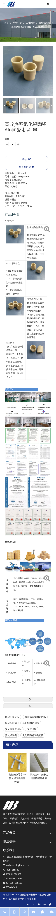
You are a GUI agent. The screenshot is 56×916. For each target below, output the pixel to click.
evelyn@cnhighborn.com (18, 865)
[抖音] (50, 904)
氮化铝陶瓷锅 (12, 716)
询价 (24, 159)
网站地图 (31, 898)
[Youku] (34, 904)
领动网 (21, 898)
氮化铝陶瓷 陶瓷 (30, 723)
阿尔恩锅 (31, 729)
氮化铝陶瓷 (11, 735)
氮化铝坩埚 (11, 723)
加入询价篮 (25, 167)
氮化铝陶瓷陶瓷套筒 (32, 735)
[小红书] (45, 904)
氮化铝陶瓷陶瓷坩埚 (35, 716)
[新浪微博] (28, 904)
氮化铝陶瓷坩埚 (13, 729)
